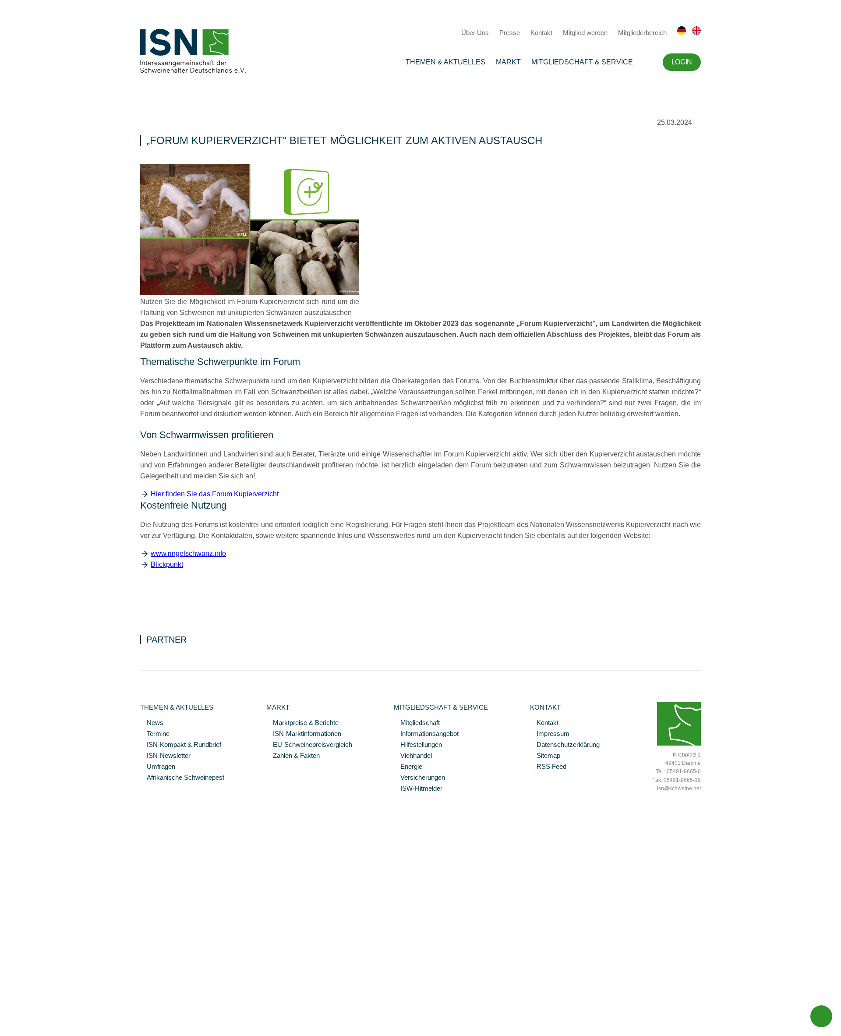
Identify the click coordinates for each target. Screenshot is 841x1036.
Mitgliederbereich (642, 32)
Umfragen (157, 767)
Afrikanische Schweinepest (182, 778)
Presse (509, 32)
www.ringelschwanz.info (188, 553)
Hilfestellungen (418, 745)
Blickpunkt (167, 564)
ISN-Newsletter (165, 756)
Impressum (549, 734)
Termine (155, 734)
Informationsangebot (426, 734)
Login (681, 62)
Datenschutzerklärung (565, 745)
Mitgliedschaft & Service (582, 62)
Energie (408, 767)
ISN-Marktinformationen (303, 734)
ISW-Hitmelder (418, 789)
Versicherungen (419, 778)
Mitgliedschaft (417, 723)
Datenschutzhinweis (27, 1017)
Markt (508, 62)
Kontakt (541, 32)
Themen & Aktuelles (445, 62)
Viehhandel (413, 756)
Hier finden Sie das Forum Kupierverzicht (215, 494)
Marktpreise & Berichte (302, 723)
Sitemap (545, 756)
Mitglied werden (585, 32)
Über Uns (475, 32)
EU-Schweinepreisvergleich (309, 745)
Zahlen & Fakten (293, 756)
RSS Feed (548, 767)
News (151, 723)
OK (4, 1029)
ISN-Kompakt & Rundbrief (180, 745)
